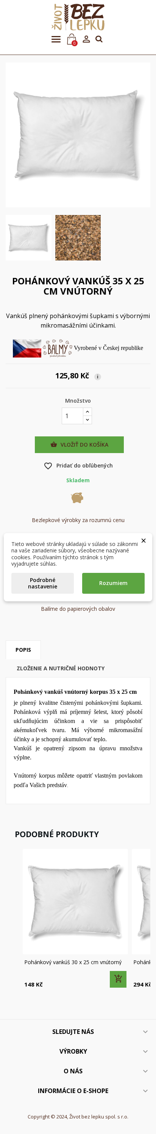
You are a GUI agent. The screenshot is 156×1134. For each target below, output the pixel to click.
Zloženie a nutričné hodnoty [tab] (61, 668)
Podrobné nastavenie (42, 583)
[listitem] (75, 919)
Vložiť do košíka (79, 444)
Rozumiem (113, 583)
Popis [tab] (23, 649)
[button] (13, 919)
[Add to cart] (118, 979)
